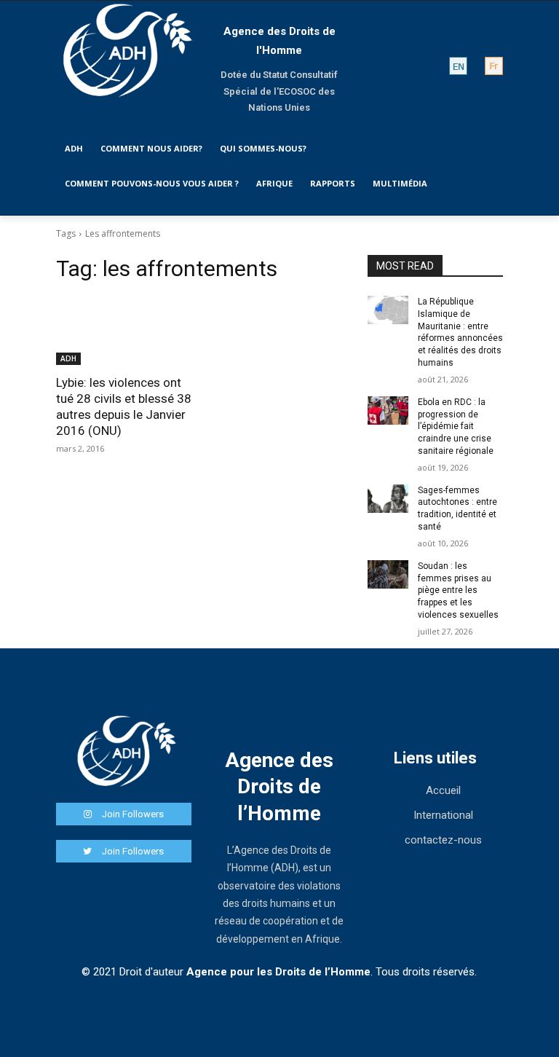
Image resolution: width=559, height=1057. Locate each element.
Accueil (443, 790)
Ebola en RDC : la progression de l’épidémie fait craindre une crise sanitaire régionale (455, 426)
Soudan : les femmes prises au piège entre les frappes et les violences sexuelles (458, 590)
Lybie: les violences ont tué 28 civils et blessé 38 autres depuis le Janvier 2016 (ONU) (123, 406)
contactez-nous (443, 839)
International (443, 815)
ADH (68, 358)
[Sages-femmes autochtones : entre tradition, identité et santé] (388, 498)
